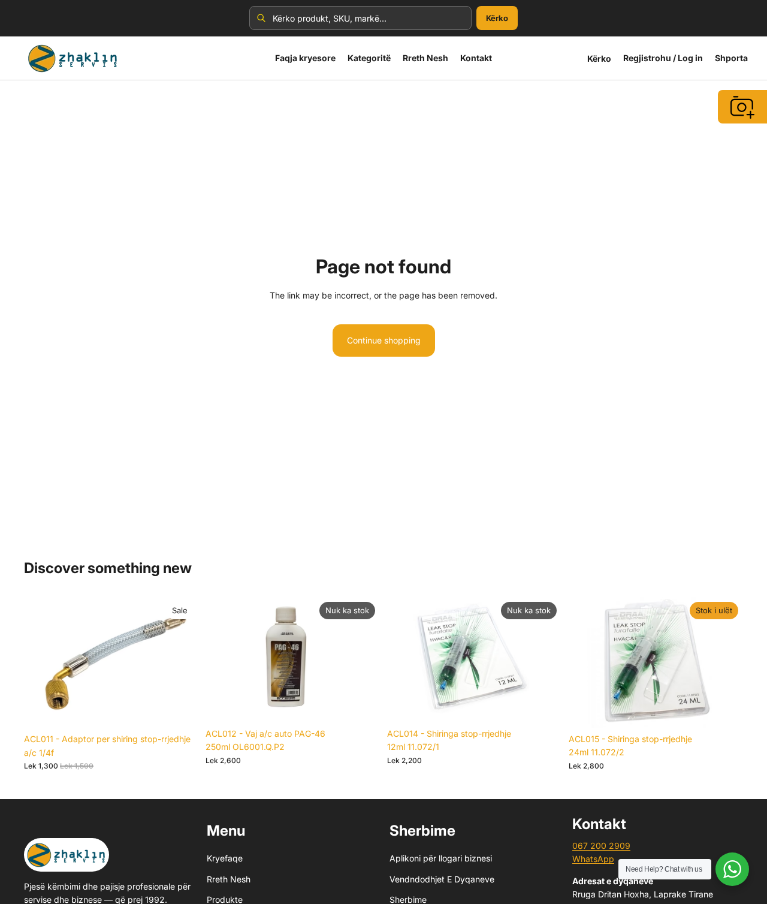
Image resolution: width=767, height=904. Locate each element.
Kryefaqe (225, 859)
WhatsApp (593, 859)
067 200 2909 (601, 845)
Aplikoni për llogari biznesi (440, 859)
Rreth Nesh (228, 879)
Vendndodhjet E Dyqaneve (441, 879)
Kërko (497, 18)
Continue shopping (384, 340)
